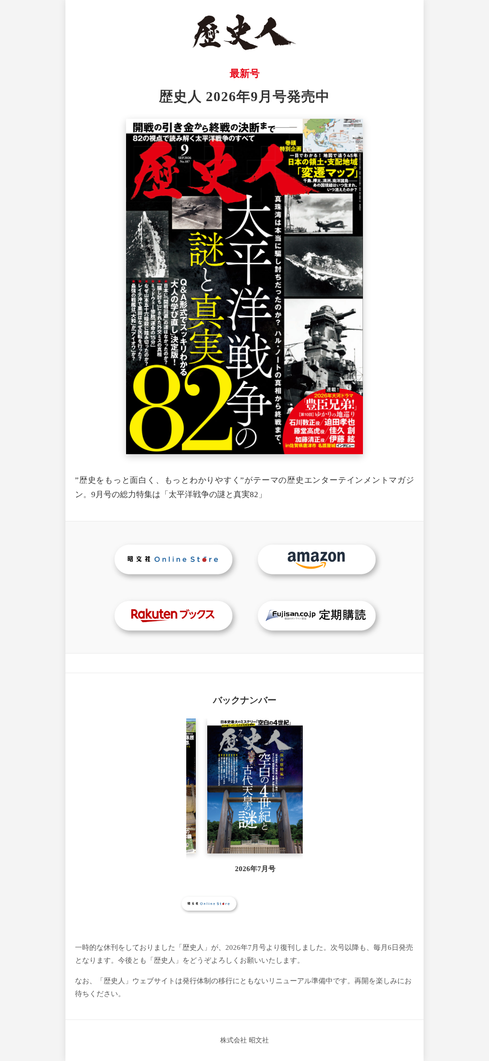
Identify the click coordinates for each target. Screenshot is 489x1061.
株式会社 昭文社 (244, 1040)
